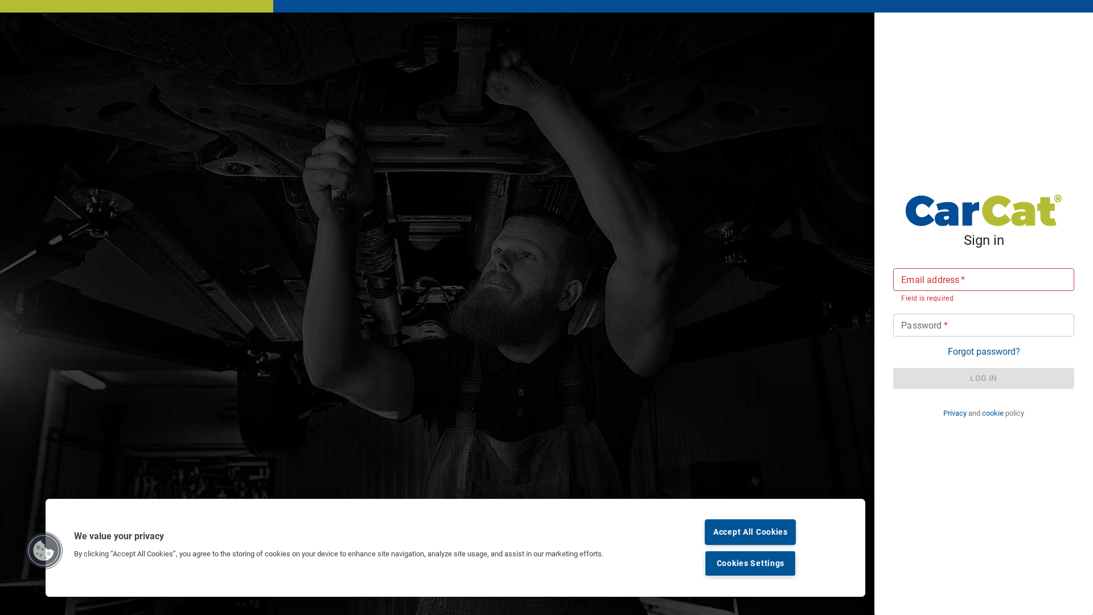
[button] (44, 550)
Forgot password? (984, 351)
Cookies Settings (751, 563)
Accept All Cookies (750, 532)
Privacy (955, 413)
